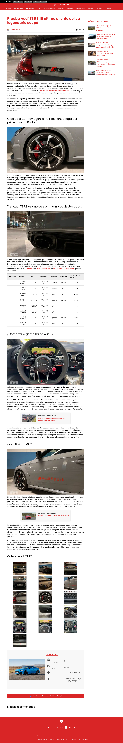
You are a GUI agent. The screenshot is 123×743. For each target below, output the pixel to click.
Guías (38, 8)
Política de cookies (54, 739)
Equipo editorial (29, 736)
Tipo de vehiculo (25, 14)
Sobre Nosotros (16, 736)
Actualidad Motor (13, 14)
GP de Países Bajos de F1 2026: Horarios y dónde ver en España (105, 28)
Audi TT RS (52, 654)
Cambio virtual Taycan (40, 1)
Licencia (65, 739)
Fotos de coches (67, 736)
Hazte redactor (54, 736)
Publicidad (75, 739)
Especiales (70, 8)
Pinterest (57, 727)
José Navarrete (15, 30)
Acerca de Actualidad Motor (103, 736)
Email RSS (70, 727)
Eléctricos (61, 8)
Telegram (66, 727)
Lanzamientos (80, 8)
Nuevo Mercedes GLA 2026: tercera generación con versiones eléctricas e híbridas (106, 63)
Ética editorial (41, 736)
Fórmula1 (108, 8)
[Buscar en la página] (117, 5)
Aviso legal (41, 739)
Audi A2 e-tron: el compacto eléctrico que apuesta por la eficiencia (105, 45)
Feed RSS (74, 727)
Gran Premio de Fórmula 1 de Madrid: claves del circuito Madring (106, 36)
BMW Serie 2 (28, 1)
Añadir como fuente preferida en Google (47, 696)
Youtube (31, 8)
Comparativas (18, 8)
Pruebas (8, 8)
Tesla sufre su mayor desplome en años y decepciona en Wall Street (105, 72)
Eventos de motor (49, 8)
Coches (90, 8)
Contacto (85, 739)
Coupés (34, 14)
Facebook (48, 727)
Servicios (99, 8)
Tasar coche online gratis (84, 736)
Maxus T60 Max (18, 1)
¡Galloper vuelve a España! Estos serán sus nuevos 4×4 (105, 53)
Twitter (53, 727)
